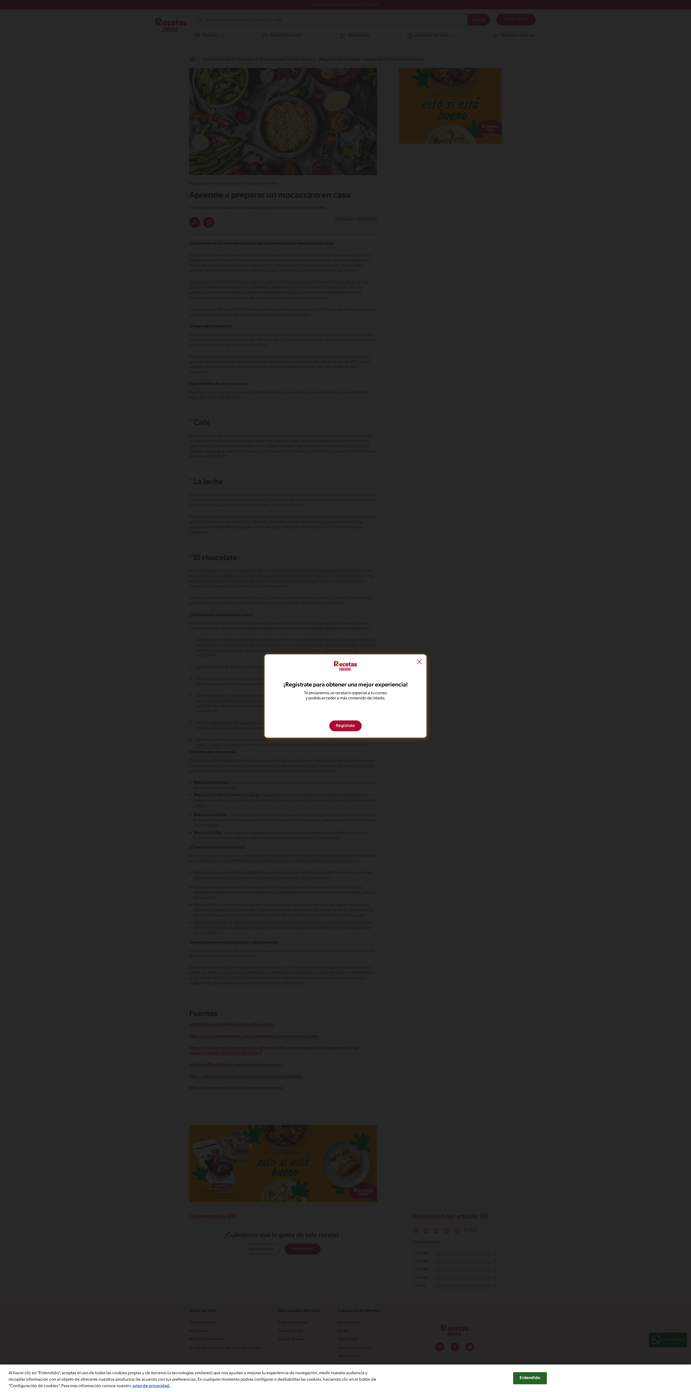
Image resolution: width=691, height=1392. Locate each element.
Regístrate (345, 726)
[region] (345, 1378)
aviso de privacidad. (151, 1386)
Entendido (530, 1378)
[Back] (419, 662)
